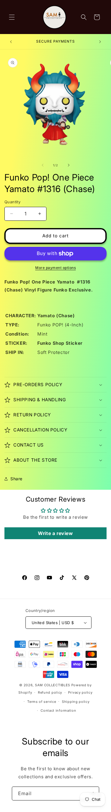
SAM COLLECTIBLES (52, 685)
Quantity (12, 201)
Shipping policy (76, 702)
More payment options (55, 267)
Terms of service (41, 702)
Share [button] (16, 478)
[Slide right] (68, 165)
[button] (11, 17)
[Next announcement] (100, 41)
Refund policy (50, 692)
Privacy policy (80, 692)
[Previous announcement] (10, 41)
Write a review (55, 533)
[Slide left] (42, 165)
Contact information (58, 710)
